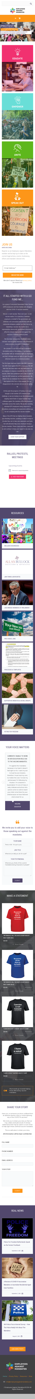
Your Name (17, 834)
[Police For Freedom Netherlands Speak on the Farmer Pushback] (17, 1221)
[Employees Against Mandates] (17, 10)
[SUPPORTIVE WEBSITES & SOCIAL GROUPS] (17, 686)
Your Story (6, 1162)
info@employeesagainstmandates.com (19, 1374)
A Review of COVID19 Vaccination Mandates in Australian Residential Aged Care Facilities (17, 1277)
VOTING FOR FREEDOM (11, 732)
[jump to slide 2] (16, 39)
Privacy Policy (13, 1369)
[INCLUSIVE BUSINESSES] (17, 531)
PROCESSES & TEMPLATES (12, 670)
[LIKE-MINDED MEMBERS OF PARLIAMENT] (17, 593)
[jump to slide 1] (14, 39)
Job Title (17, 843)
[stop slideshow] (20, 39)
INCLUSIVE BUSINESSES (11, 546)
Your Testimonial (17, 852)
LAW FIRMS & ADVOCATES (12, 577)
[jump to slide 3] (19, 39)
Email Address (7, 1153)
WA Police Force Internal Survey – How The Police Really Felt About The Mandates (17, 1320)
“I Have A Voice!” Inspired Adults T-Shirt (15, 1066)
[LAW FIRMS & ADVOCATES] (17, 562)
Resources (23, 1369)
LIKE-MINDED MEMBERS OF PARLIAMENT (17, 608)
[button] (31, 778)
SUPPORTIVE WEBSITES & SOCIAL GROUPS (17, 701)
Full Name (5, 1135)
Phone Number (7, 1144)
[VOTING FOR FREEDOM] (17, 717)
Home (5, 1369)
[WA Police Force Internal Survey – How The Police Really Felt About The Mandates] (17, 1303)
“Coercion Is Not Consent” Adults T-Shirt (16, 1021)
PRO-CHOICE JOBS (10, 639)
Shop (30, 1369)
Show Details (19, 937)
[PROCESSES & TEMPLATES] (17, 655)
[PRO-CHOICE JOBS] (17, 624)
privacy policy (27, 280)
